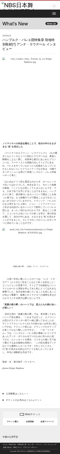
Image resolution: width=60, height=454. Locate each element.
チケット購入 (13, 421)
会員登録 (30, 421)
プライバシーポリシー (30, 447)
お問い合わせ (7, 447)
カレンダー (31, 444)
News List (51, 23)
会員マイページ (47, 421)
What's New (12, 444)
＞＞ (26, 394)
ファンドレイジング (49, 444)
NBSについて (17, 447)
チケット (39, 444)
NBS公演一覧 (22, 444)
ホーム (5, 444)
